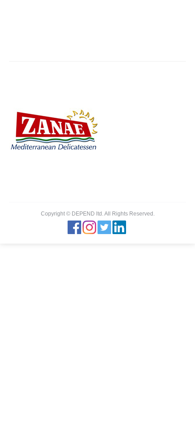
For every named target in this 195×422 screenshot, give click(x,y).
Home (39, 43)
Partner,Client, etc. (78, 43)
